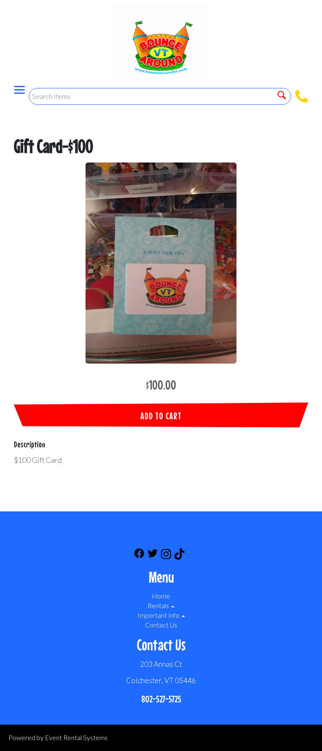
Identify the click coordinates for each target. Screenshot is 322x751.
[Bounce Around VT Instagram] (166, 555)
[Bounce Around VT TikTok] (179, 555)
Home (161, 596)
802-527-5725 (161, 699)
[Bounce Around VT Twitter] (153, 555)
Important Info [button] (159, 615)
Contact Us (161, 625)
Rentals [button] (159, 605)
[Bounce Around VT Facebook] (139, 555)
